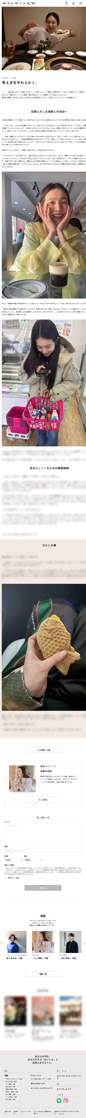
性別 (25, 856)
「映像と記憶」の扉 (10, 1089)
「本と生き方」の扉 (10, 1081)
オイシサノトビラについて (41, 1088)
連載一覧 (43, 974)
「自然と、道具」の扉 (11, 1092)
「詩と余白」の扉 (9, 1087)
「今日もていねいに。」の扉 (13, 1079)
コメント (7, 822)
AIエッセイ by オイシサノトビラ (69, 1077)
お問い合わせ (7, 1112)
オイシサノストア (64, 1089)
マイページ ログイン (73, 3)
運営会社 (56, 1112)
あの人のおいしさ (38, 1083)
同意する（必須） (14, 878)
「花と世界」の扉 (9, 1099)
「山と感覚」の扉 (9, 1094)
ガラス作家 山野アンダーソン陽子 (41, 1079)
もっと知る (43, 799)
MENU (80, 3)
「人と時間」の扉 (43, 750)
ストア (66, 3)
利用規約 (16, 1112)
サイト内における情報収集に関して (42, 1112)
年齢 (6, 856)
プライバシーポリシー (25, 1112)
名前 (6, 846)
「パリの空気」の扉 (10, 1097)
